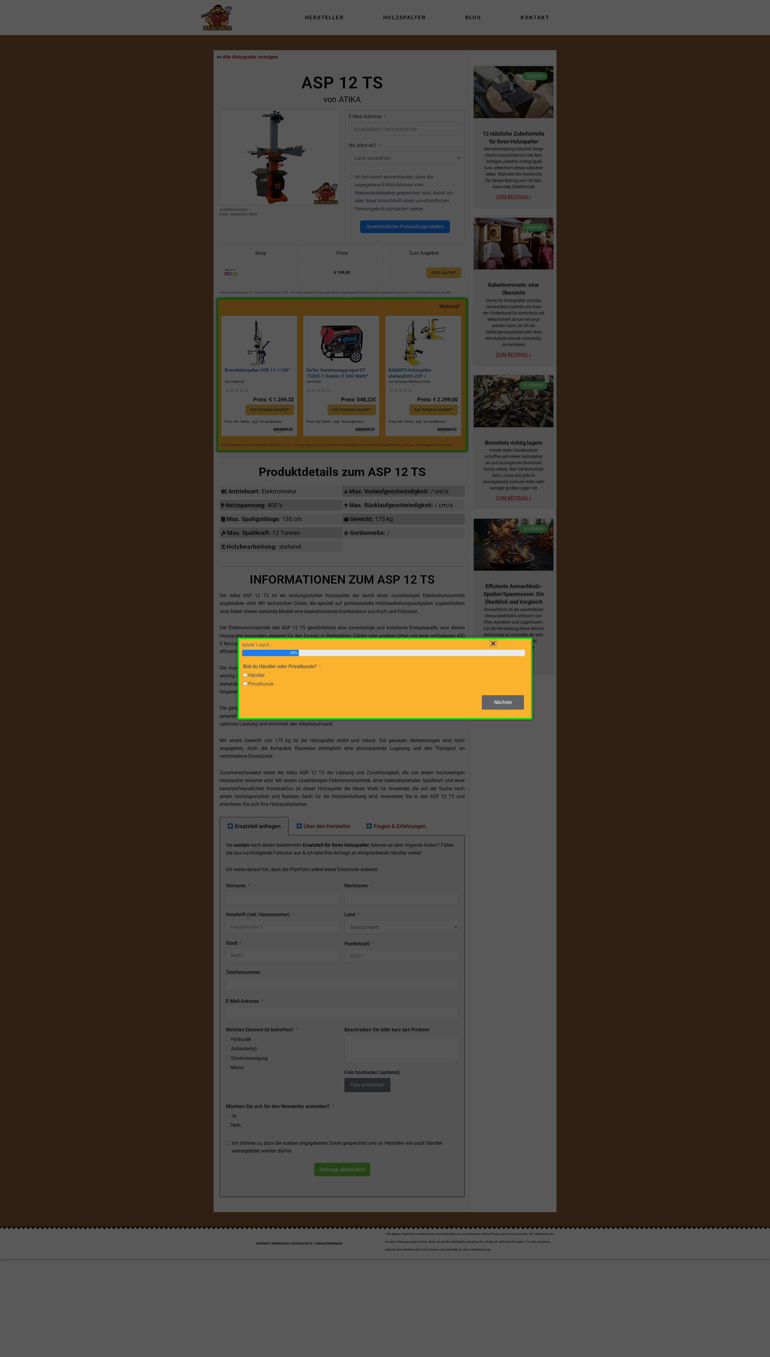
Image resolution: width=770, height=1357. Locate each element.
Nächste (503, 702)
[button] (493, 643)
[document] (385, 678)
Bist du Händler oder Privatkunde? (280, 666)
